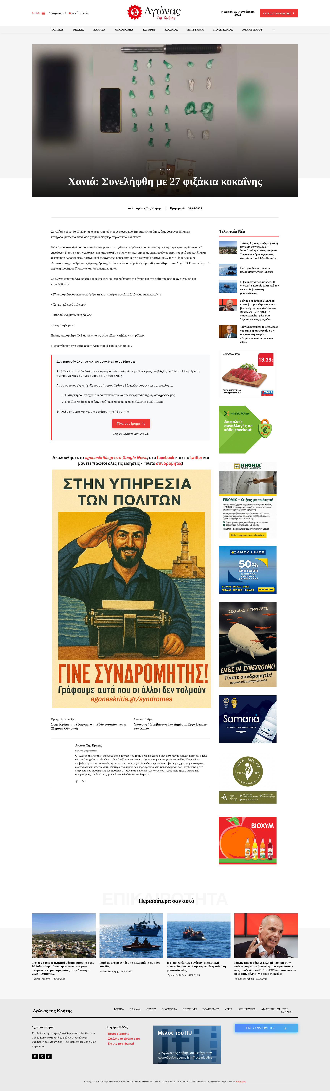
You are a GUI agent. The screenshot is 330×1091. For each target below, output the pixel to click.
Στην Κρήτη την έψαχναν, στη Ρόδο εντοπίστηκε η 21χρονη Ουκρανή (88, 726)
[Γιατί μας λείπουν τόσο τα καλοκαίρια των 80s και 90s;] (228, 270)
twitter (196, 457)
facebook (166, 457)
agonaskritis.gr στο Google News (116, 457)
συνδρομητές (169, 463)
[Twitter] (83, 780)
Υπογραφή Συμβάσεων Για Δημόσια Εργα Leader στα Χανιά (170, 726)
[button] (58, 13)
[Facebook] (76, 780)
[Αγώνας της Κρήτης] (60, 763)
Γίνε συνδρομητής (131, 423)
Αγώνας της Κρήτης (148, 208)
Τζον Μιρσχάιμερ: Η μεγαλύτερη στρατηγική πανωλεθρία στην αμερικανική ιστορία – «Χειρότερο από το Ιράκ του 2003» (259, 334)
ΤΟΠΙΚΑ (165, 170)
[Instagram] (35, 1056)
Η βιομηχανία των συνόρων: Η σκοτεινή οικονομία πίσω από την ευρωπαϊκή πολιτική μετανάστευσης (196, 966)
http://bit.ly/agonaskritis (86, 750)
